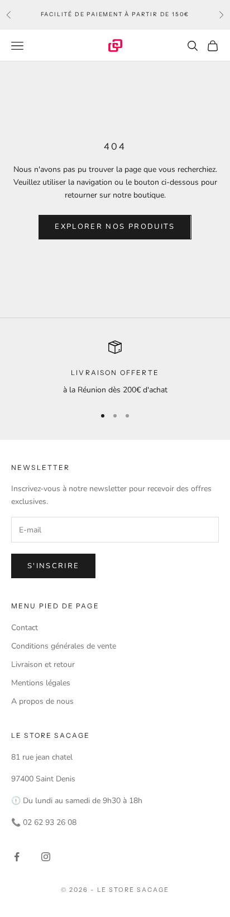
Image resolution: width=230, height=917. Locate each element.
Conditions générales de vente (63, 646)
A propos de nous (42, 701)
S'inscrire (53, 566)
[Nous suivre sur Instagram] (45, 856)
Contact (24, 627)
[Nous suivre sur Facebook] (16, 856)
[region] (115, 368)
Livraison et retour (43, 664)
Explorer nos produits (115, 227)
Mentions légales (40, 683)
